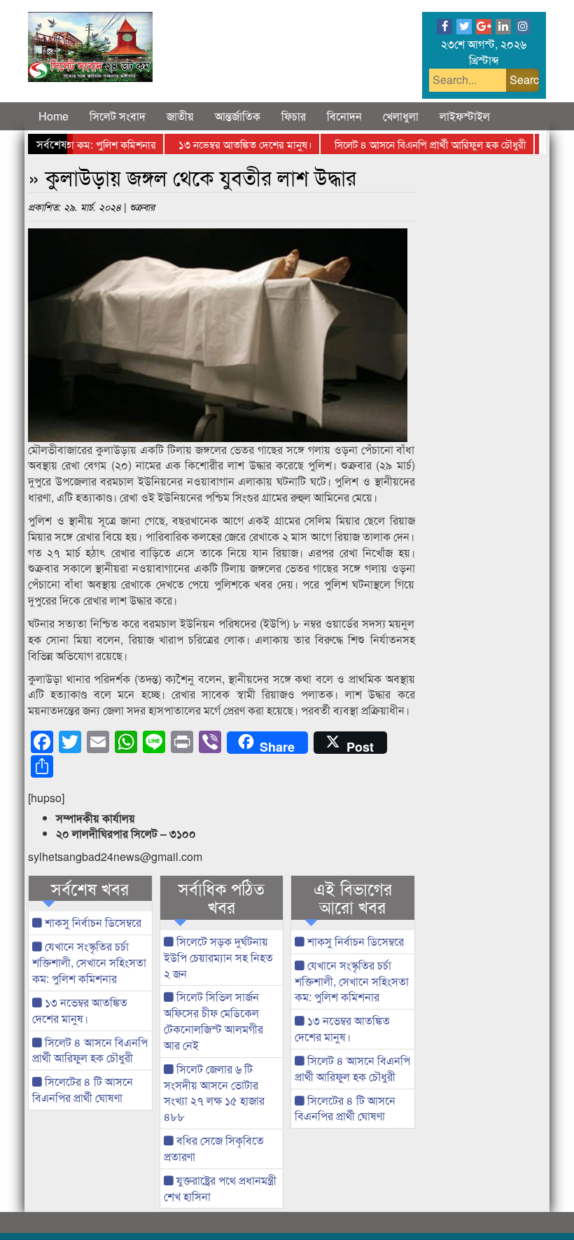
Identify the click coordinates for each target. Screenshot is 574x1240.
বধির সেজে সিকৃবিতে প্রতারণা (214, 1148)
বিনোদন (344, 116)
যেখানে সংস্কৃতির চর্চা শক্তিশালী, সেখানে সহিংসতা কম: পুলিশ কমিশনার (89, 962)
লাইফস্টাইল (465, 116)
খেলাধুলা (401, 116)
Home (53, 116)
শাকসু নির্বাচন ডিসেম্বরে (91, 922)
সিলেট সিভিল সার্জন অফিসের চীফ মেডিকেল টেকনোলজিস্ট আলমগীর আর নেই (213, 1020)
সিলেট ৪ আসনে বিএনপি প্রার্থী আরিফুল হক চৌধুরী (414, 144)
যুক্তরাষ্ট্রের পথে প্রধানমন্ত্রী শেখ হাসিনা (220, 1188)
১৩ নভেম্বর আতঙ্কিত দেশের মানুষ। (228, 144)
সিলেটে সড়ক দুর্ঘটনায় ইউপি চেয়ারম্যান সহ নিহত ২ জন (218, 957)
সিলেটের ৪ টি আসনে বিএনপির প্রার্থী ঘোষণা (82, 1089)
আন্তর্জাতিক (237, 116)
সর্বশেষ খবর (90, 888)
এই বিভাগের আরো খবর (353, 897)
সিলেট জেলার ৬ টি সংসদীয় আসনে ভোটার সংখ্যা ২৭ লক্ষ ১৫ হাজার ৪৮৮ (214, 1093)
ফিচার (293, 116)
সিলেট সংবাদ (118, 116)
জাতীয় (180, 116)
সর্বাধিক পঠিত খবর (221, 897)
